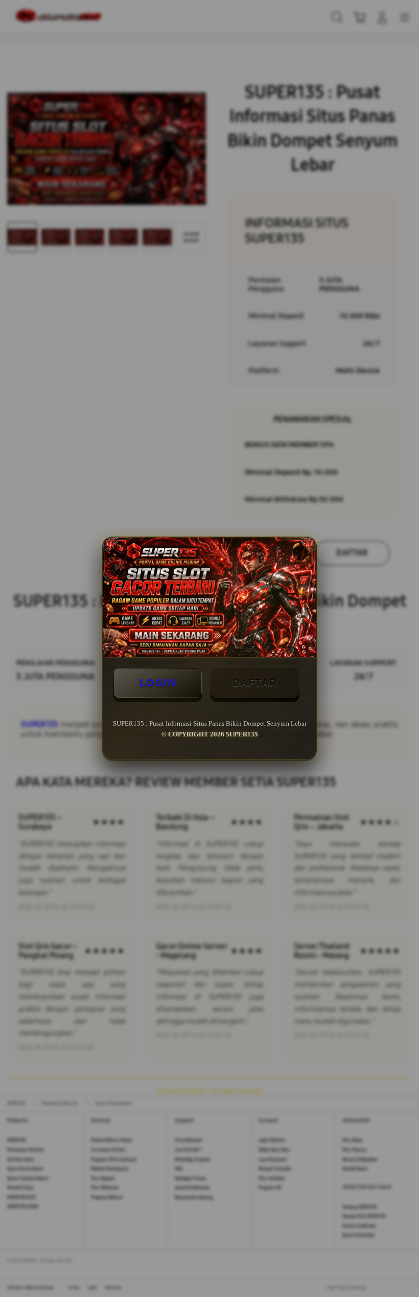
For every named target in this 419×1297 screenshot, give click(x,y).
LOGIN (157, 682)
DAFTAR (254, 682)
